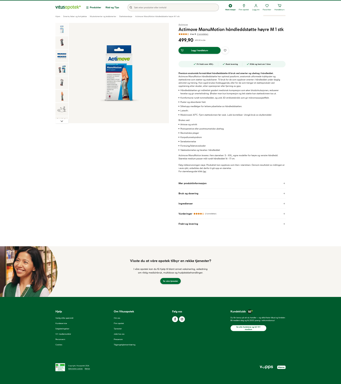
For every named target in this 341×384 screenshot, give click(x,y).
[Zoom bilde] (119, 73)
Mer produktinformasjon (192, 183)
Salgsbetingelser (62, 328)
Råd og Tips (112, 7)
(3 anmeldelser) (202, 34)
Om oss (117, 318)
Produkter (95, 7)
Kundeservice (61, 323)
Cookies (58, 344)
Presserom (118, 339)
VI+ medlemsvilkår (63, 334)
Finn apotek (119, 323)
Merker (87, 369)
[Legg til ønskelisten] (225, 50)
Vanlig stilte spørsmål (64, 318)
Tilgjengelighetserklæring (124, 344)
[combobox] (173, 7)
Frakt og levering (188, 223)
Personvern (60, 339)
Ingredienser (185, 203)
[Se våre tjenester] (170, 272)
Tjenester (118, 328)
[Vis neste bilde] (61, 121)
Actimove (183, 24)
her (204, 171)
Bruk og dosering (188, 193)
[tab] (61, 29)
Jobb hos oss (119, 334)
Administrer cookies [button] (75, 369)
